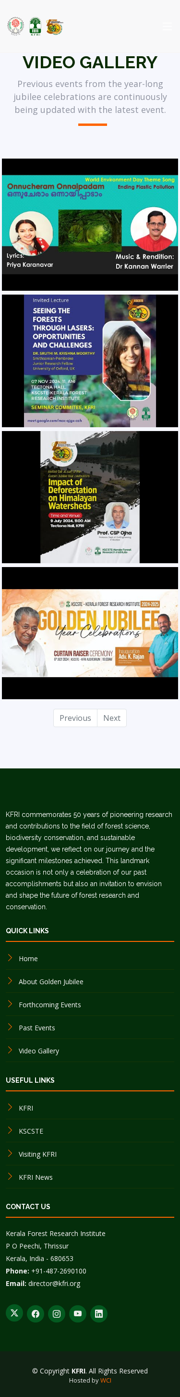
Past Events (37, 1027)
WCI (105, 1380)
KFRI (26, 1108)
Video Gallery (39, 1050)
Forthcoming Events (50, 1004)
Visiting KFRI (38, 1154)
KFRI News (36, 1177)
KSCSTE (31, 1131)
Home (28, 958)
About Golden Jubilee (51, 981)
